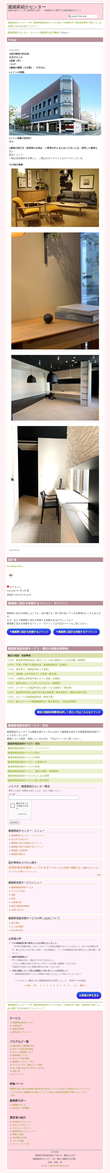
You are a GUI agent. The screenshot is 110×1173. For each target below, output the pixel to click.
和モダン (90, 867)
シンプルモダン (42, 867)
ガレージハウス (82, 1088)
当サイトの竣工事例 (20, 1058)
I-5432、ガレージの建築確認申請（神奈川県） (31, 696)
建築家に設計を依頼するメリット (26, 842)
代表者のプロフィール (21, 1121)
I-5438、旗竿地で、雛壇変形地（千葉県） (29, 669)
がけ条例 (56, 1092)
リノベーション (30, 871)
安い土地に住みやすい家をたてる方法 (28, 1068)
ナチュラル (58, 867)
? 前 (34, 985)
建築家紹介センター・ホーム (22, 32)
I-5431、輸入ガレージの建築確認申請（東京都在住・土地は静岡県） (43, 701)
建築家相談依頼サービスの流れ (48, 22)
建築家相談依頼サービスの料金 (24, 766)
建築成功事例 (18, 1028)
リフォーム (54, 1088)
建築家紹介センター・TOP (20, 22)
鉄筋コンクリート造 (43, 1092)
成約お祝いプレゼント (21, 1032)
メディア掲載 (18, 1140)
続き (99, 874)
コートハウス (80, 1092)
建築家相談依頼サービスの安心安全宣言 (28, 780)
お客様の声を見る (89, 995)
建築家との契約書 (19, 850)
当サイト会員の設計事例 (22, 1049)
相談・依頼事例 (83, 1004)
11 (69, 985)
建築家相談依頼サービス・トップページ (28, 748)
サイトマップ (37, 1008)
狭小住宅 (45, 1088)
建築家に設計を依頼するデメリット (27, 846)
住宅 (11, 867)
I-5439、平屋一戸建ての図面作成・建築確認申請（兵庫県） (38, 664)
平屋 (71, 1092)
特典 (13, 894)
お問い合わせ (17, 909)
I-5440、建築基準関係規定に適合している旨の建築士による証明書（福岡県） (47, 659)
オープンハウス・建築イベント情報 (27, 1064)
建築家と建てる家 (17, 1088)
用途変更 (65, 1092)
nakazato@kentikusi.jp (59, 1165)
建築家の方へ (18, 1104)
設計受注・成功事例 (20, 1108)
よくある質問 (17, 926)
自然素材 (26, 867)
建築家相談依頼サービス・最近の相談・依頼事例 (33, 771)
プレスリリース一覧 (20, 1144)
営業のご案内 (18, 1134)
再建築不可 (29, 1092)
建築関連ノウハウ (19, 1055)
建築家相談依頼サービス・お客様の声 (27, 761)
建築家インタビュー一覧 (22, 1061)
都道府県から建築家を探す (23, 1045)
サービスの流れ (18, 891)
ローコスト (14, 871)
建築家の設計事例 (49, 32)
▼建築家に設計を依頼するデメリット (76, 631)
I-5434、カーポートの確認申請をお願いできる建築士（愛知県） (40, 687)
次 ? (75, 985)
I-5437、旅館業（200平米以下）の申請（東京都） (33, 673)
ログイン (33, 26)
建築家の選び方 (18, 854)
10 (64, 985)
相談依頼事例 (82, 22)
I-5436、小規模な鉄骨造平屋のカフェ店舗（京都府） (35, 678)
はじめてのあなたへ (20, 839)
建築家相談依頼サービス (22, 887)
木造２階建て (71, 867)
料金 (92, 22)
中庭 (21, 871)
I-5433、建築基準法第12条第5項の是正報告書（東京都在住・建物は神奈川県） (48, 692)
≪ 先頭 (27, 985)
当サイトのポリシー (20, 1125)
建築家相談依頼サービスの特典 (24, 757)
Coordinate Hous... (15, 566)
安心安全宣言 (21, 26)
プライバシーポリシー (21, 1128)
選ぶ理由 (15, 922)
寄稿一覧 (16, 1071)
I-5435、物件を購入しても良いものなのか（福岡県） (35, 682)
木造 (17, 867)
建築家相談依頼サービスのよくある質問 (28, 775)
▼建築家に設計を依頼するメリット (28, 631)
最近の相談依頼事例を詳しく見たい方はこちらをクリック (69, 712)
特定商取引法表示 (19, 1137)
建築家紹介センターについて (24, 1131)
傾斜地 (37, 1088)
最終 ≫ (83, 985)
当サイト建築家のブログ (22, 1052)
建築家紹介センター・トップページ (27, 835)
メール (12, 794)
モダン (97, 867)
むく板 (82, 867)
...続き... (13, 1095)
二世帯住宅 (70, 1088)
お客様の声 (69, 22)
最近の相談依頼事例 (20, 906)
